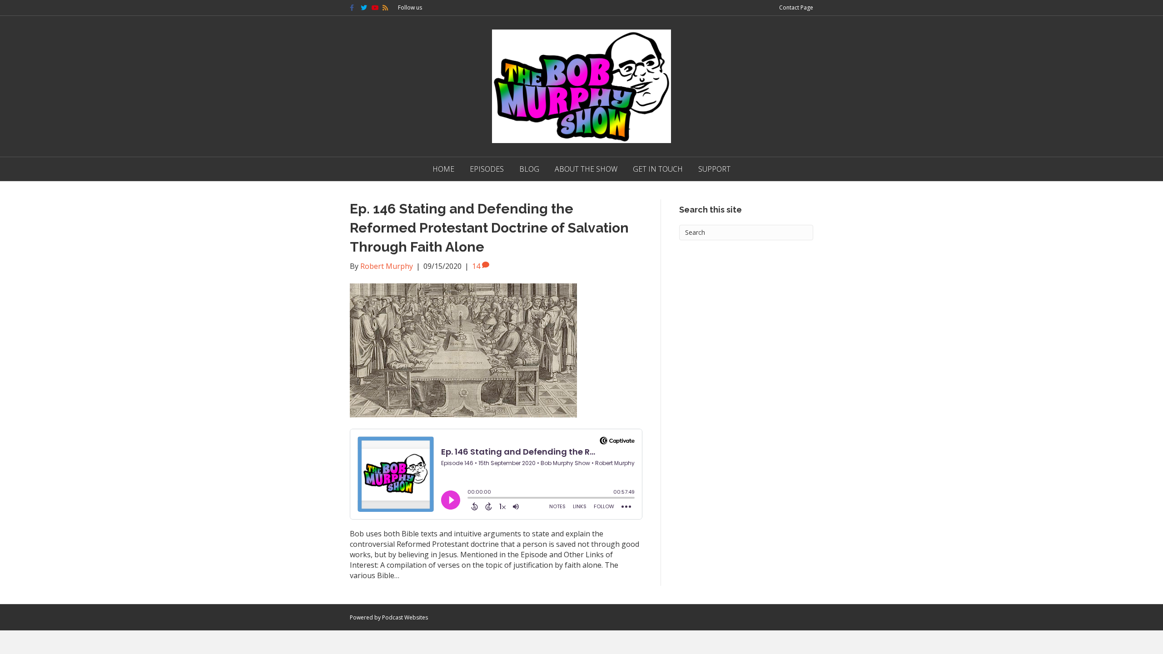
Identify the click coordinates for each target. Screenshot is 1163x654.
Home (443, 169)
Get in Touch (658, 169)
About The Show (586, 169)
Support (714, 169)
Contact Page (796, 7)
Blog (529, 169)
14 (477, 266)
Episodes (487, 169)
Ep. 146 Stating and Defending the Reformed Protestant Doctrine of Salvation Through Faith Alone (489, 228)
